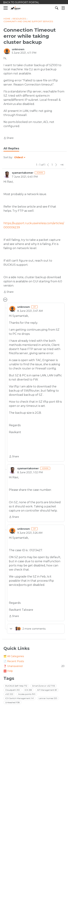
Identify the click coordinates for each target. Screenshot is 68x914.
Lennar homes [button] (48, 698)
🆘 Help (8, 671)
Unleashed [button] (12, 702)
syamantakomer (22, 172)
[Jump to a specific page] (62, 165)
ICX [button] (28, 690)
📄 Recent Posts (13, 661)
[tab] (11, 148)
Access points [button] (26, 694)
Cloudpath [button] (12, 690)
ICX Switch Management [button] (19, 698)
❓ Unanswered (34, 666)
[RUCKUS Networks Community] (15, 8)
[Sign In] (63, 8)
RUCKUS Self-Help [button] (16, 685)
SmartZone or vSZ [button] (43, 685)
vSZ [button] (9, 694)
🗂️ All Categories (13, 656)
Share (8, 138)
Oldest (19, 157)
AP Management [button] (47, 690)
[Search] (57, 8)
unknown (18, 49)
